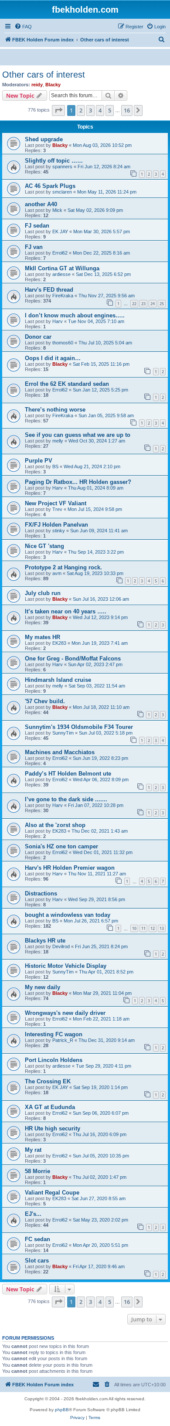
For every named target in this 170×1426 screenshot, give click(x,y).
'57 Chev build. (45, 701)
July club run (43, 593)
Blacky (53, 84)
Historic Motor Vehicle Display (65, 966)
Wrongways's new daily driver (65, 1013)
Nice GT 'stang (44, 546)
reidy (37, 84)
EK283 (59, 643)
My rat (33, 1150)
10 (134, 928)
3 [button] (90, 110)
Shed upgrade (44, 139)
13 (162, 928)
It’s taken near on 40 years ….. (65, 611)
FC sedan (37, 1239)
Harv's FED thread (49, 289)
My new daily (42, 987)
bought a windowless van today (67, 915)
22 (134, 303)
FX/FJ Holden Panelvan (56, 524)
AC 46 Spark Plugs (50, 186)
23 (143, 303)
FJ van (34, 247)
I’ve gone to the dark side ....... (66, 799)
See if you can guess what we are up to (77, 435)
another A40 (41, 204)
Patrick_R (62, 1040)
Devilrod (61, 946)
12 (152, 928)
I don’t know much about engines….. (75, 315)
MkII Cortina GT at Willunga (62, 268)
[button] (58, 110)
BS (55, 466)
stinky (58, 530)
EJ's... (33, 1214)
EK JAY (60, 231)
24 (152, 303)
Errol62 (60, 252)
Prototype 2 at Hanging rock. (63, 567)
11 (143, 928)
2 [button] (80, 110)
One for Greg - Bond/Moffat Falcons (73, 658)
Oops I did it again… (53, 358)
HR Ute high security (52, 1128)
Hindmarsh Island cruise (58, 680)
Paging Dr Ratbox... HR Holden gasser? (78, 482)
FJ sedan (37, 225)
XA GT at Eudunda (50, 1107)
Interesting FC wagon (53, 1034)
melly (57, 440)
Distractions (41, 893)
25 (162, 303)
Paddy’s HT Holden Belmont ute (68, 773)
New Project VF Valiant (55, 503)
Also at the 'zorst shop (55, 825)
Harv (57, 321)
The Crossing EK (48, 1081)
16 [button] (127, 110)
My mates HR (42, 637)
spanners (62, 166)
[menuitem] (23, 26)
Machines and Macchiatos (60, 752)
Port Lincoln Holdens (53, 1060)
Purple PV (38, 460)
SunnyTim (63, 732)
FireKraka (62, 295)
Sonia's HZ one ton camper (61, 846)
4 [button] (100, 110)
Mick (57, 210)
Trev (57, 509)
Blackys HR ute (45, 940)
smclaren (62, 191)
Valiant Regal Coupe (52, 1192)
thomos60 (62, 342)
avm (56, 573)
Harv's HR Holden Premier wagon (70, 867)
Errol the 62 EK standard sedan (67, 384)
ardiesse (61, 274)
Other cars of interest (43, 74)
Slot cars (37, 1260)
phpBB (62, 1409)
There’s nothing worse (55, 409)
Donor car (38, 337)
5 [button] (109, 110)
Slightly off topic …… (54, 160)
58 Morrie (37, 1171)
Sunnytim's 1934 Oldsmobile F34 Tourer (79, 727)
